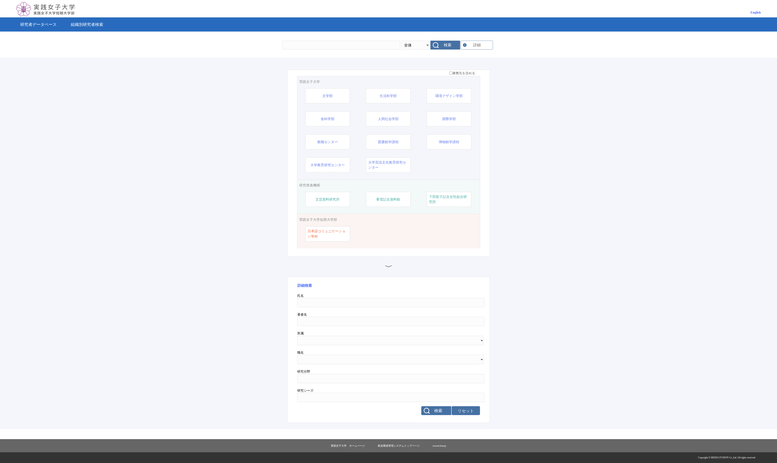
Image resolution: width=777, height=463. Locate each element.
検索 (447, 45)
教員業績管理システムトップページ (399, 445)
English (755, 12)
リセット (466, 411)
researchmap (439, 445)
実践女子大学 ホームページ (348, 445)
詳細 (477, 45)
